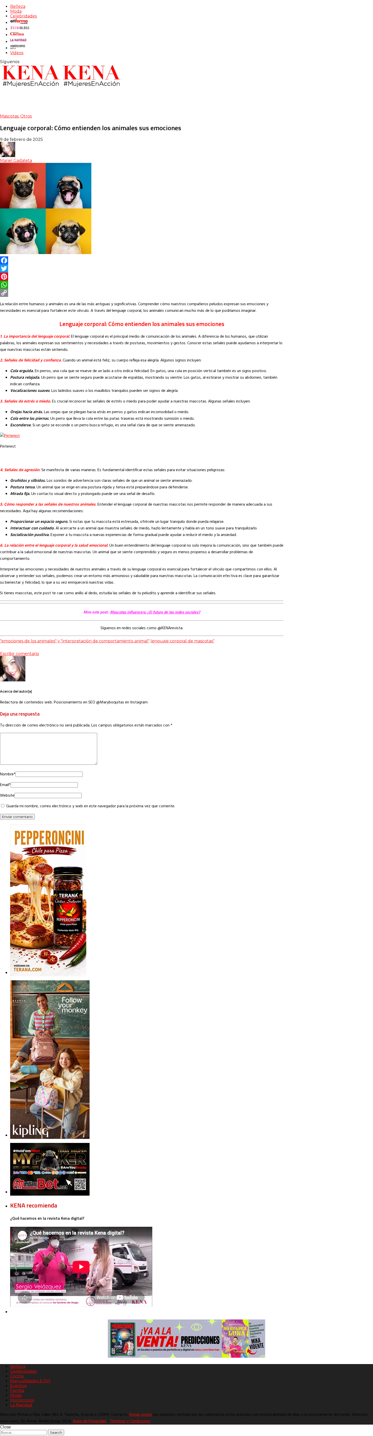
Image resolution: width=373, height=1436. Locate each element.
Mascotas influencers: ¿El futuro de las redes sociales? (155, 612)
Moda (16, 11)
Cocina (17, 1376)
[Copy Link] (141, 293)
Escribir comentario (19, 653)
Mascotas (9, 116)
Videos (16, 52)
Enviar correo (140, 1414)
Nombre (7, 774)
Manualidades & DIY (30, 1380)
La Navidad (21, 1405)
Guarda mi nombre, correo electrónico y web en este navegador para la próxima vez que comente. (90, 806)
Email (5, 785)
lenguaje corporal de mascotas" (182, 641)
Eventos (18, 1385)
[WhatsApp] (141, 285)
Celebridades (23, 16)
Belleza (17, 6)
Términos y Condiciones (130, 1421)
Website (7, 795)
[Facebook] (141, 260)
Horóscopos (22, 1400)
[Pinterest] (141, 277)
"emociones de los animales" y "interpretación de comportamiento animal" (74, 641)
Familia (17, 1390)
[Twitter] (141, 268)
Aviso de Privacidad (89, 1421)
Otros (26, 116)
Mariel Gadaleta (16, 160)
